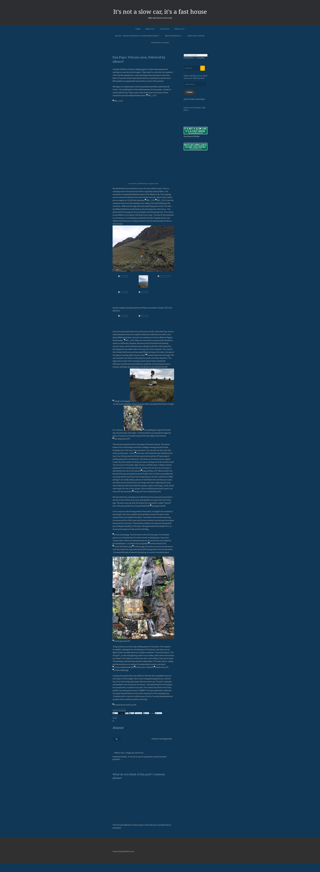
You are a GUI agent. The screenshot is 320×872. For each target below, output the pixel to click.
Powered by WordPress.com (123, 851)
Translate (200, 58)
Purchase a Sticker (160, 43)
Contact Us (179, 29)
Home (138, 29)
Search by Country (196, 36)
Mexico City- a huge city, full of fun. (129, 753)
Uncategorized (166, 739)
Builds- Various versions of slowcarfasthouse (137, 36)
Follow (189, 92)
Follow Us (164, 29)
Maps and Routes (173, 36)
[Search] (202, 68)
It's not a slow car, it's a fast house (160, 12)
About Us (149, 29)
